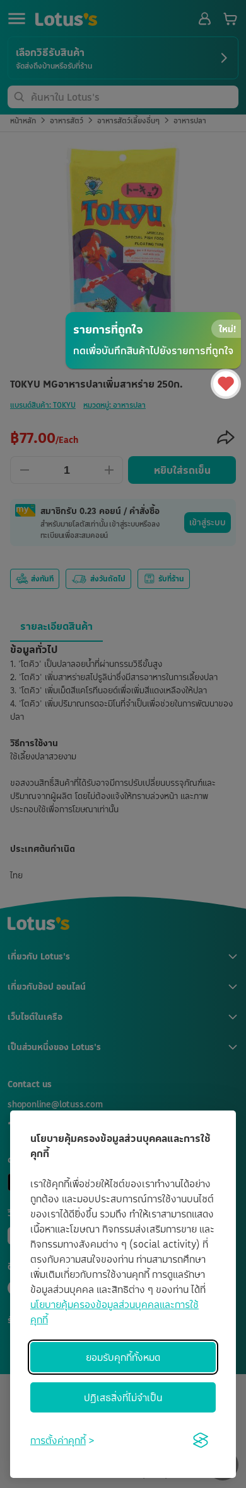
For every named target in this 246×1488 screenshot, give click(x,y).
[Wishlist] (225, 383)
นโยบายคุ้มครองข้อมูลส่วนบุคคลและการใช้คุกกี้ (114, 1312)
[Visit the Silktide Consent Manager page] (200, 1440)
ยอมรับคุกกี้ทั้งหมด (123, 1357)
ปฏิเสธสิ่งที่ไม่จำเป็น (123, 1397)
